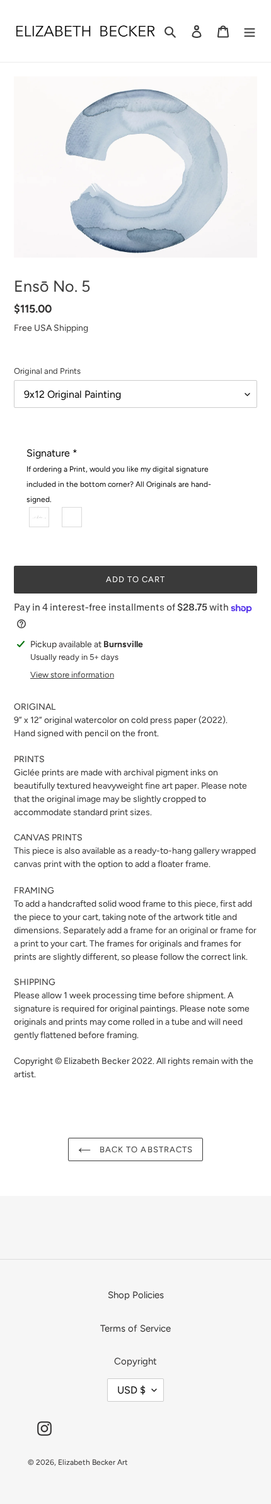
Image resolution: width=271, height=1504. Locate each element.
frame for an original (169, 930)
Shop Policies (136, 1295)
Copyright (135, 1361)
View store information (72, 674)
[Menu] (249, 31)
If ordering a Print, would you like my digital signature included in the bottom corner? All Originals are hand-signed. (118, 484)
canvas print (38, 864)
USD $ (131, 1390)
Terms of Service (135, 1328)
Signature (118, 475)
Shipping (71, 328)
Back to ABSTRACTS (145, 1149)
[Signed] (39, 517)
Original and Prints (47, 371)
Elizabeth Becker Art (93, 1462)
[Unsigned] (72, 517)
